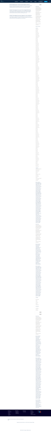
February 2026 (37, 33)
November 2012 (37, 154)
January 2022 (37, 66)
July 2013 (37, 148)
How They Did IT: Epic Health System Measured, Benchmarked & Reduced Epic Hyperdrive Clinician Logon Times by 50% (38, 9)
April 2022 (37, 65)
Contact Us (37, 309)
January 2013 (37, 153)
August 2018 (37, 104)
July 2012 (37, 155)
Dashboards (17, 412)
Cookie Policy (37, 304)
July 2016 (37, 122)
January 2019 (37, 99)
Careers (36, 300)
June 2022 (37, 64)
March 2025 (37, 42)
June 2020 (37, 83)
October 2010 (37, 166)
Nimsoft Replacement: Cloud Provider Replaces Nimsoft (20, 4)
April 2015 (37, 131)
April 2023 (37, 54)
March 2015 (37, 132)
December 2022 (37, 58)
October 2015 (37, 126)
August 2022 (37, 62)
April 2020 (37, 85)
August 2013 (37, 147)
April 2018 (37, 108)
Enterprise (21, 1)
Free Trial (40, 1)
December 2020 (37, 77)
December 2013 (37, 143)
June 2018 (37, 106)
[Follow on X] (38, 411)
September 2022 (37, 61)
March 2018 (37, 109)
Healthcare (16, 1)
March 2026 (37, 32)
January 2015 (37, 133)
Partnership (37, 175)
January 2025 (37, 44)
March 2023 (37, 55)
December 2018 (37, 100)
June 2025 (37, 39)
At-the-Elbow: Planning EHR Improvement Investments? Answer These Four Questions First (38, 21)
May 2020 (37, 84)
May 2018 (37, 107)
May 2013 (37, 150)
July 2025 (37, 38)
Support (35, 1)
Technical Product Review (38, 178)
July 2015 (37, 128)
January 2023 (37, 57)
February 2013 (37, 152)
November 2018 (37, 101)
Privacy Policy (17, 413)
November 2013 (37, 144)
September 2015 (37, 127)
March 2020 (37, 86)
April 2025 (37, 41)
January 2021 (37, 76)
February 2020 (37, 87)
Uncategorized (37, 179)
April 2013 (37, 151)
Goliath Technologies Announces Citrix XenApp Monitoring (20, 10)
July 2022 (37, 63)
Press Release (37, 176)
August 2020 (37, 81)
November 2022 (37, 59)
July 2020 (37, 82)
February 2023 (37, 56)
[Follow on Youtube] (40, 411)
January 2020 (37, 88)
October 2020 (37, 79)
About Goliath (37, 299)
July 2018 (37, 105)
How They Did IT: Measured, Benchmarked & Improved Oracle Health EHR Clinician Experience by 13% (38, 13)
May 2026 (37, 31)
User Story (37, 180)
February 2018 (37, 110)
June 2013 (37, 149)
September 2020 (37, 80)
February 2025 (37, 43)
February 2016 (37, 124)
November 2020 (37, 78)
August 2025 (37, 37)
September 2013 (37, 146)
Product (36, 177)
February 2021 (37, 75)
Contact (36, 301)
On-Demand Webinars (32, 413)
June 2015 (37, 129)
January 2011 (37, 165)
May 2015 (37, 130)
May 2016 (37, 123)
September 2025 (37, 36)
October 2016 (37, 120)
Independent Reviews (33, 414)
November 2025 (37, 35)
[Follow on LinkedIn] (39, 411)
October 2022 (37, 60)
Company (26, 1)
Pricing (31, 1)
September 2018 (37, 103)
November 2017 (37, 111)
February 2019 (37, 98)
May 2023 (37, 53)
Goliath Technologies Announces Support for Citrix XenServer (21, 15)
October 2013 (37, 145)
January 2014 (37, 142)
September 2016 (37, 121)
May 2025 (37, 40)
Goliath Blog (37, 308)
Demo (46, 1)
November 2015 (37, 125)
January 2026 (37, 34)
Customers (37, 302)
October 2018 (37, 102)
